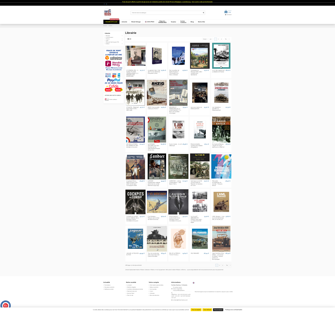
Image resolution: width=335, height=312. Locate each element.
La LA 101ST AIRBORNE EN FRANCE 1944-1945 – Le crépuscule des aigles (196, 219)
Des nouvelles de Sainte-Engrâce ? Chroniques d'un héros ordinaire (174, 72)
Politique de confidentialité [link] (233, 310)
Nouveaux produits (109, 287)
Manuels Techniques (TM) (112, 42)
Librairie (107, 33)
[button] (149, 22)
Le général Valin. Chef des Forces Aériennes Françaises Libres (154, 72)
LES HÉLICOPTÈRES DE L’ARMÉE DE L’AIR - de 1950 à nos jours (132, 145)
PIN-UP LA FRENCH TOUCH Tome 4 (174, 254)
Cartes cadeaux (113, 99)
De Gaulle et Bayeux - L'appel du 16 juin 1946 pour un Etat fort (218, 145)
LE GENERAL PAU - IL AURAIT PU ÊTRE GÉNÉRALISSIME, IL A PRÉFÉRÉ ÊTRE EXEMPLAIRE (132, 73)
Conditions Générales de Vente (135, 289)
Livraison (129, 285)
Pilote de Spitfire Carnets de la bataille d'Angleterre (196, 145)
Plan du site (130, 295)
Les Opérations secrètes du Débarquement (216, 109)
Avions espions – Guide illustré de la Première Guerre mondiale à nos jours (175, 219)
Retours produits (154, 287)
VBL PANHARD (195, 253)
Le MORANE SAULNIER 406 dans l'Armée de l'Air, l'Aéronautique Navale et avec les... (154, 147)
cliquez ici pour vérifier (227, 291)
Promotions (107, 285)
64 (226, 39)
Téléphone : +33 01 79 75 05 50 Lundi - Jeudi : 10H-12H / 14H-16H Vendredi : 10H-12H (181, 296)
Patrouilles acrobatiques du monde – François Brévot (217, 183)
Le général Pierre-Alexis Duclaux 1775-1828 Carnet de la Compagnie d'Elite (132, 183)
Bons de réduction (154, 295)
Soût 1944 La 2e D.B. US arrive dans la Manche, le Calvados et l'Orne (196, 183)
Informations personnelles (156, 285)
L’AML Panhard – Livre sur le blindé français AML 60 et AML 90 (218, 218)
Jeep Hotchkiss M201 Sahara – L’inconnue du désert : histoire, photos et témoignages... (218, 256)
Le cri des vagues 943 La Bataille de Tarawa (218, 71)
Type (107, 40)
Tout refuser (207, 310)
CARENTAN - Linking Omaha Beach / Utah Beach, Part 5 (175, 182)
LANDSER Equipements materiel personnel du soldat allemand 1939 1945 (154, 183)
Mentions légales (131, 287)
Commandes (153, 289)
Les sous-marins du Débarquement (196, 108)
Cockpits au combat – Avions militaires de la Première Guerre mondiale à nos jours (132, 219)
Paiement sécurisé (132, 291)
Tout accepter (196, 310)
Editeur (108, 43)
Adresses (152, 293)
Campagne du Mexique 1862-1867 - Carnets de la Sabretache (197, 72)
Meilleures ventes (108, 289)
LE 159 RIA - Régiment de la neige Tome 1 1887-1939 (132, 109)
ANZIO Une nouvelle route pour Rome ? (153, 108)
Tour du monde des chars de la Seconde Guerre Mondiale (153, 255)
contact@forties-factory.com (180, 300)
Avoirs (151, 291)
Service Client (130, 293)
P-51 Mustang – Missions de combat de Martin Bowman (153, 218)
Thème (107, 39)
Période (108, 35)
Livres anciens (109, 37)
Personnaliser (218, 310)
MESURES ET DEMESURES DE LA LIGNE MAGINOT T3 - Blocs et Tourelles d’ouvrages (175, 110)
